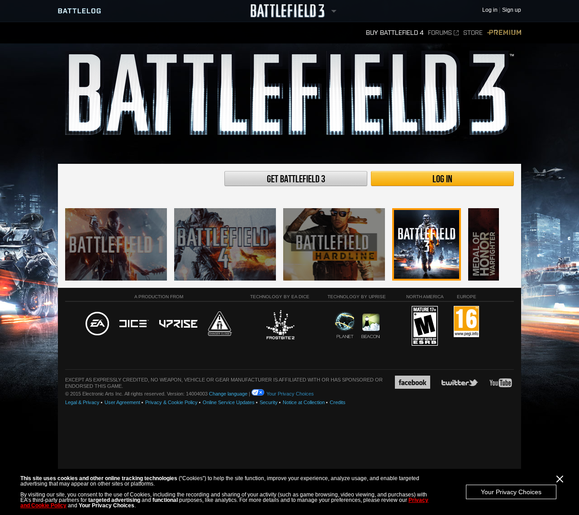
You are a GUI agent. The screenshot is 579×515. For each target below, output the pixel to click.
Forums (440, 33)
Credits (338, 402)
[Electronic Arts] (97, 324)
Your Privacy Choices (511, 492)
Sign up (511, 10)
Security (269, 402)
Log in (442, 179)
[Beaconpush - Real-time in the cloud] (370, 326)
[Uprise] (178, 324)
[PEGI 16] (466, 322)
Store (473, 33)
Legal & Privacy (82, 402)
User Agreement (122, 402)
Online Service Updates (229, 402)
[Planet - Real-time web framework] (345, 325)
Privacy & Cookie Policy (171, 402)
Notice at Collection (304, 402)
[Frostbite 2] (280, 325)
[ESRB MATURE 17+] (425, 326)
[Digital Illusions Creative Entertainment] (134, 324)
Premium (504, 32)
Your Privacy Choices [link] (290, 393)
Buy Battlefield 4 (394, 33)
